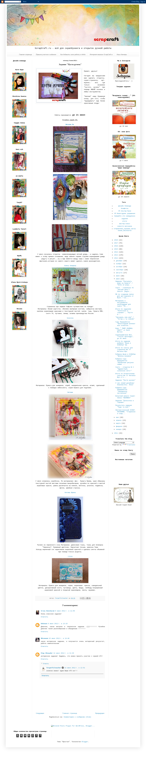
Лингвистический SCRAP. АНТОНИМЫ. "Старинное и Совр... (125, 411)
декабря (119, 261)
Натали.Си (70, 124)
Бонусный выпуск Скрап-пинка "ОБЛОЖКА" (125, 397)
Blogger (85, 742)
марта (118, 423)
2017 (116, 243)
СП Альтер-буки (124, 211)
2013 (116, 255)
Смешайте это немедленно (124, 216)
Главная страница (25, 54)
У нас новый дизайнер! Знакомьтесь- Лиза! (125, 384)
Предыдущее (99, 713)
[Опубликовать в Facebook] (87, 598)
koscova (70, 318)
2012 (116, 258)
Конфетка (124, 208)
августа (119, 273)
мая (118, 417)
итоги (124, 221)
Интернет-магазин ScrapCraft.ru (101, 54)
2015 (116, 249)
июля (118, 276)
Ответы (46, 664)
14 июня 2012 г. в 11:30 (63, 653)
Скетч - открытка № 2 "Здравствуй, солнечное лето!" (124, 369)
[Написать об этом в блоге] (83, 598)
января (119, 429)
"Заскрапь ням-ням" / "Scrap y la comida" (124, 318)
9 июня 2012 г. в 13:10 (58, 624)
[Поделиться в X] (85, 598)
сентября (120, 270)
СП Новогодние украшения (124, 213)
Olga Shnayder (47, 653)
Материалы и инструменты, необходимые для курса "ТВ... (123, 303)
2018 (116, 240)
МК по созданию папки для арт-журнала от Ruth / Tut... (124, 296)
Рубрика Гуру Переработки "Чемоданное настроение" (121, 390)
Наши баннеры (122, 54)
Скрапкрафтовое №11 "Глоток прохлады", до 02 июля (124, 336)
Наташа (70, 392)
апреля (119, 420)
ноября (119, 264)
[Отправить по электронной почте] (81, 598)
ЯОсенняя (44, 638)
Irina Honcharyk (48, 611)
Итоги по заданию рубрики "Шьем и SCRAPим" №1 (123, 343)
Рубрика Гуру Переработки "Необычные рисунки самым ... (124, 361)
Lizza (70, 556)
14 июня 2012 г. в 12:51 (74, 668)
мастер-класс (124, 224)
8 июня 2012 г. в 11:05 (65, 611)
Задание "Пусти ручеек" (125, 380)
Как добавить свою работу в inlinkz (73, 54)
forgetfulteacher (53, 668)
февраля (119, 426)
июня (118, 279)
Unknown (44, 624)
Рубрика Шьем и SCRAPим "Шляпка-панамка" (125, 355)
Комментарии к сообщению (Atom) (77, 717)
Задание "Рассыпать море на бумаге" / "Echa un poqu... (124, 283)
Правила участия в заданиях (46, 54)
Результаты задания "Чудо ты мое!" (123, 406)
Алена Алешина (70, 266)
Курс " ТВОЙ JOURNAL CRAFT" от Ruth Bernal (124, 330)
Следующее (40, 713)
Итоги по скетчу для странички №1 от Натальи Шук (124, 349)
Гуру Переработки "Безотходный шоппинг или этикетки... (125, 323)
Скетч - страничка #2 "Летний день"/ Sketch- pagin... (124, 289)
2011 (116, 433)
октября (119, 267)
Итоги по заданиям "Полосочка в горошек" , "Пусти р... (124, 311)
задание (124, 219)
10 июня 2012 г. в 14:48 (59, 638)
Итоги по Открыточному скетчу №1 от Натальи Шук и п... (125, 375)
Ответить (44, 617)
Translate (131, 445)
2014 (116, 252)
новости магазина (124, 226)
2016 (116, 246)
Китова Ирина (70, 492)
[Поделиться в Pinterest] (90, 598)
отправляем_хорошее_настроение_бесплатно (125, 229)
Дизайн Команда (124, 206)
